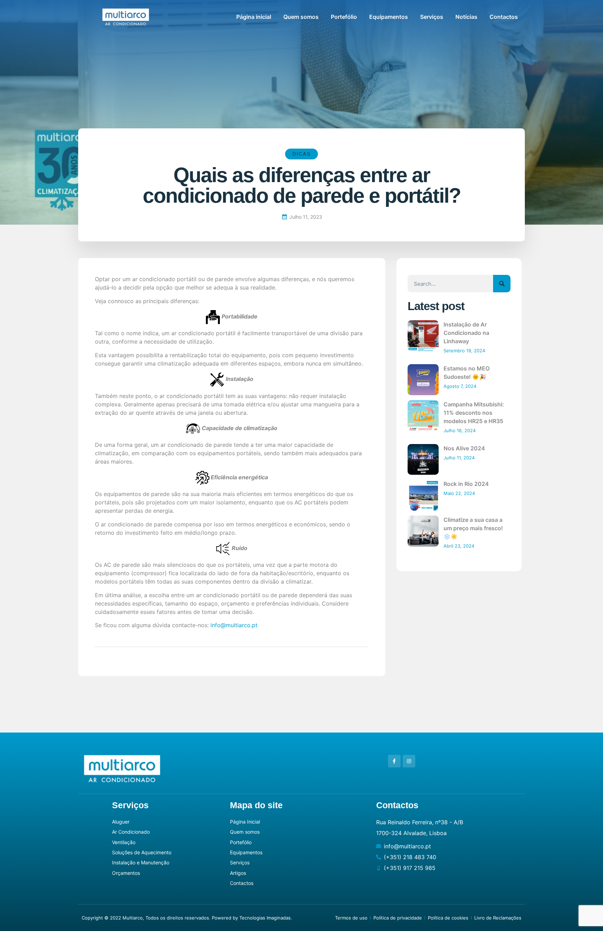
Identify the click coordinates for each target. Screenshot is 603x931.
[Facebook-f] (394, 761)
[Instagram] (409, 761)
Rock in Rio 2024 (466, 483)
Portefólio (344, 16)
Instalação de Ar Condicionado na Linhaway (466, 333)
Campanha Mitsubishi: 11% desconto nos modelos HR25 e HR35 (474, 413)
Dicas (301, 154)
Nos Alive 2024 (464, 448)
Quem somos (301, 16)
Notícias (466, 16)
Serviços (431, 16)
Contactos (504, 16)
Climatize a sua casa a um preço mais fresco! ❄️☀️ (473, 528)
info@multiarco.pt (234, 625)
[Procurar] (502, 283)
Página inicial (253, 16)
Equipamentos (388, 16)
